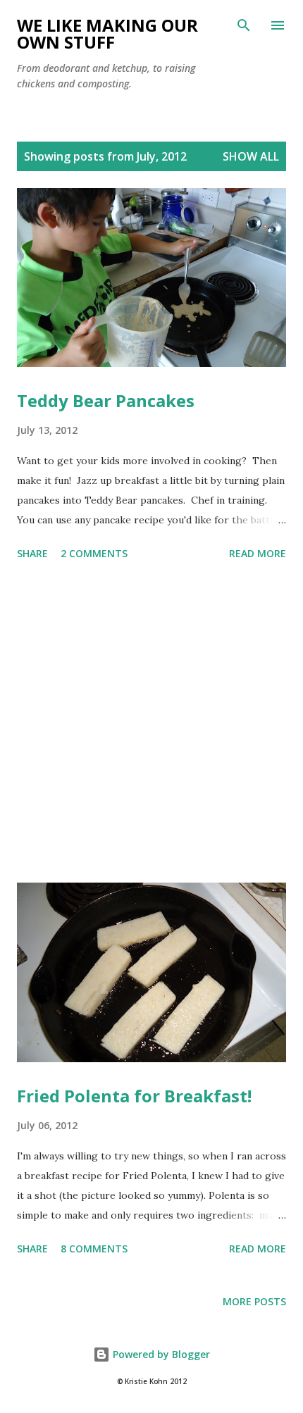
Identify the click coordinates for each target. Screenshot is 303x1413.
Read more (257, 553)
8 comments (94, 1248)
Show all (251, 156)
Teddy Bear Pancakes (105, 400)
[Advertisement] (151, 724)
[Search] (243, 25)
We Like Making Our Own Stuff (107, 33)
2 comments (94, 553)
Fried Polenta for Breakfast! (134, 1095)
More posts (254, 1301)
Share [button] (32, 553)
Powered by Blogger (160, 1354)
